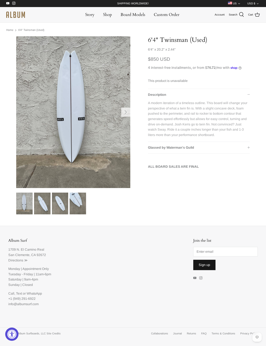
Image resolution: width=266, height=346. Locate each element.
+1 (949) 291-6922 (22, 298)
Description (157, 94)
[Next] (125, 112)
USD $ (251, 3)
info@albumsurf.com (23, 304)
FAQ (204, 333)
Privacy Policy (249, 333)
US (234, 3)
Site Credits (54, 333)
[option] (73, 112)
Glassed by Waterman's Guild (171, 147)
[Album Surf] (15, 15)
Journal (177, 333)
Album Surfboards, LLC (32, 333)
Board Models (133, 14)
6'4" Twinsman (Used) (31, 30)
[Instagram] (13, 3)
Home (9, 30)
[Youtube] (7, 3)
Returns (191, 333)
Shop (107, 14)
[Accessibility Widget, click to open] (11, 334)
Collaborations (159, 333)
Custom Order (166, 14)
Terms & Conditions (223, 333)
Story (90, 14)
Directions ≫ (18, 260)
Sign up (204, 265)
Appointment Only (35, 269)
